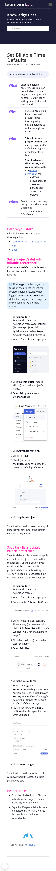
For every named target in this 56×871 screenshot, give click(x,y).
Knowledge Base (22, 14)
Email (14, 249)
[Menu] (50, 4)
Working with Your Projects (20, 19)
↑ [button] (4, 866)
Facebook (32, 835)
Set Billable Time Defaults (19, 22)
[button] (4, 228)
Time (38, 19)
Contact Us (31, 844)
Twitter (25, 835)
